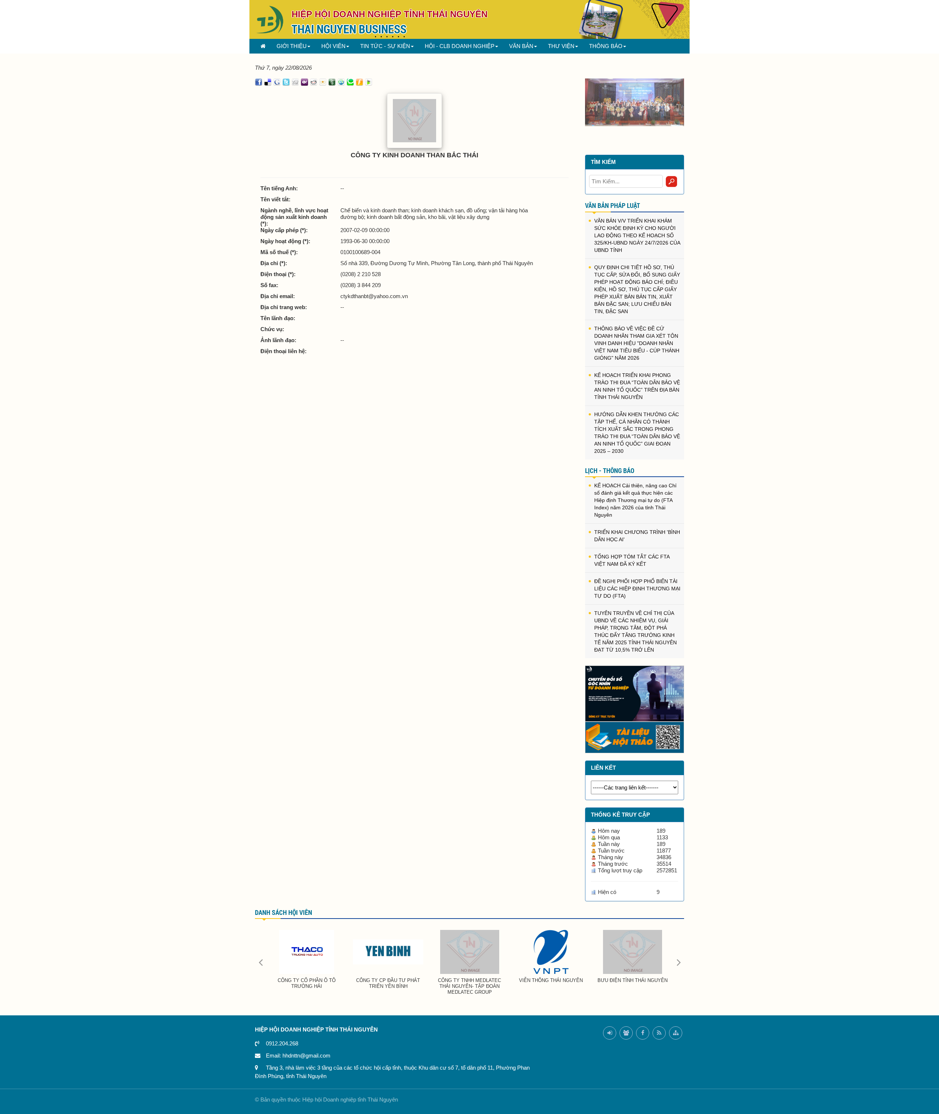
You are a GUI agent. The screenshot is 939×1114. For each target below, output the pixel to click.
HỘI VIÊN (333, 46)
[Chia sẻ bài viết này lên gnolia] (322, 81)
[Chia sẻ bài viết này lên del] (267, 81)
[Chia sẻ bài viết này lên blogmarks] (368, 81)
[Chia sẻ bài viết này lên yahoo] (304, 81)
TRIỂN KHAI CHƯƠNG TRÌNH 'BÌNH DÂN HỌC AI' (637, 535)
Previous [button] (260, 961)
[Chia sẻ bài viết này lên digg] (295, 81)
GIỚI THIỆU (292, 46)
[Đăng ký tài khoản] (626, 1033)
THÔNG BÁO (605, 46)
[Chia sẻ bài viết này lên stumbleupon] (341, 81)
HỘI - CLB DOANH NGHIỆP (459, 46)
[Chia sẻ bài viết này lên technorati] (350, 81)
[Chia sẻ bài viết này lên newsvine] (332, 81)
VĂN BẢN (521, 46)
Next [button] (678, 961)
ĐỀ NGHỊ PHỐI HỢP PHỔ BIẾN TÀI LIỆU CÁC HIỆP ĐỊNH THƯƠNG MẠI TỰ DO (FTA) (637, 588)
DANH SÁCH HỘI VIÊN (283, 912)
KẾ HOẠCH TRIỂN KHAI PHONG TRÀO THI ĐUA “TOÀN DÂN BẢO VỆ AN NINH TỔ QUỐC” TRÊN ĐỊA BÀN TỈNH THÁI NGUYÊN (637, 386)
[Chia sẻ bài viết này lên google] (277, 81)
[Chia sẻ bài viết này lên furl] (359, 81)
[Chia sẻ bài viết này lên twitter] (286, 81)
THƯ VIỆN (561, 46)
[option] (634, 101)
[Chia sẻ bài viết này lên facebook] (258, 81)
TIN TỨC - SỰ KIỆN (385, 46)
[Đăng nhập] (609, 1033)
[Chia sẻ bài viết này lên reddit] (313, 81)
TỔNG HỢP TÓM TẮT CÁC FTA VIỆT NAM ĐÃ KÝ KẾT (631, 560)
